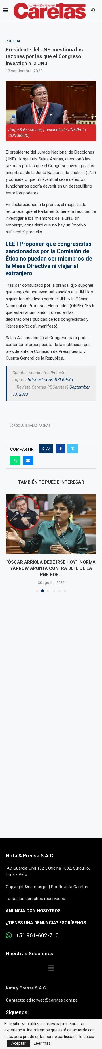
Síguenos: (17, 1012)
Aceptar (18, 1043)
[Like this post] (48, 448)
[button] (10, 542)
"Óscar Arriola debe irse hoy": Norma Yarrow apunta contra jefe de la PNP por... (51, 568)
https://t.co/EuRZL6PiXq (50, 379)
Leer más (42, 1043)
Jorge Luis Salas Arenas (29, 425)
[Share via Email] (28, 460)
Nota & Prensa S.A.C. (30, 856)
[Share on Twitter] (72, 448)
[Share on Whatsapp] (15, 460)
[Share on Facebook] (60, 448)
